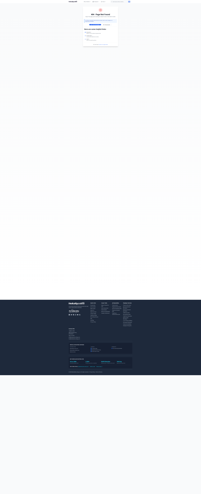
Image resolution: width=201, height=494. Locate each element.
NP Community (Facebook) (117, 348)
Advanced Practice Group (96, 349)
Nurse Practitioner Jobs (116, 308)
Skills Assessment (104, 308)
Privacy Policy (93, 321)
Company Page (94, 348)
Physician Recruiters (127, 305)
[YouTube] (77, 314)
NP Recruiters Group (95, 351)
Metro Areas (92, 308)
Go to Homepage (96, 24)
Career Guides (93, 313)
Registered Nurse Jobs (116, 306)
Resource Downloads (105, 311)
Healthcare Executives (127, 316)
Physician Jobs (115, 305)
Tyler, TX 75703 (71, 335)
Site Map (92, 320)
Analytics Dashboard (105, 313)
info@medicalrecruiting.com (74, 337)
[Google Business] (79, 314)
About (103, 1)
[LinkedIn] (69, 314)
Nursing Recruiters (127, 314)
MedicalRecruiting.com (74, 348)
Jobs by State (93, 306)
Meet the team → (99, 366)
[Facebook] (73, 314)
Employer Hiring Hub (127, 325)
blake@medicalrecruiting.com (83, 366)
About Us (92, 310)
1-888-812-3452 (72, 330)
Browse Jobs (107, 24)
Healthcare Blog (93, 315)
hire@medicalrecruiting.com (74, 338)
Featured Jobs (104, 309)
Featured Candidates (127, 324)
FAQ (91, 318)
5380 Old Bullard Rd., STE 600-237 (73, 333)
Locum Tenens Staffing (127, 320)
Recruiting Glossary (94, 316)
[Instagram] (75, 314)
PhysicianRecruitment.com (74, 350)
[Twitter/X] (71, 314)
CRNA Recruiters (126, 312)
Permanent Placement (127, 322)
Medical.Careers (73, 351)
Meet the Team (93, 311)
